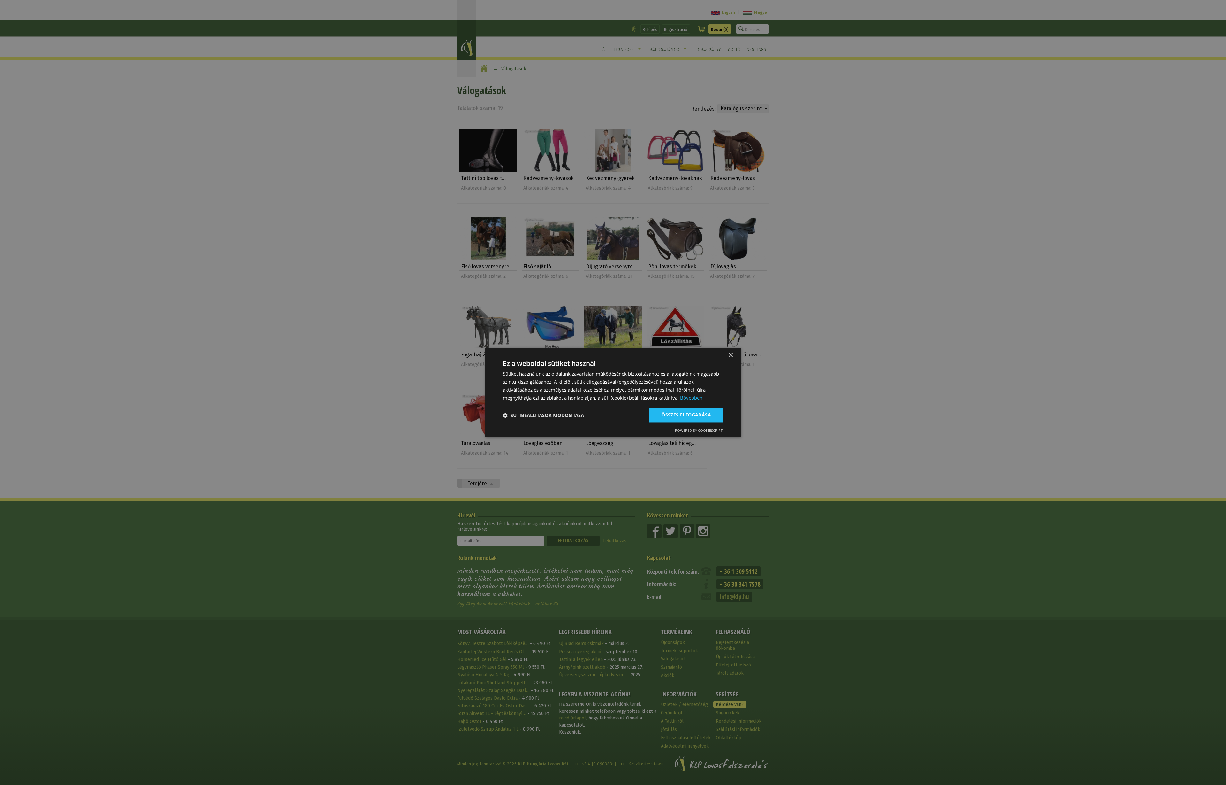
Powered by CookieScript (699, 430)
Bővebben (691, 397)
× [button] (730, 355)
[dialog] (613, 392)
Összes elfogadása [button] (686, 415)
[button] (543, 415)
